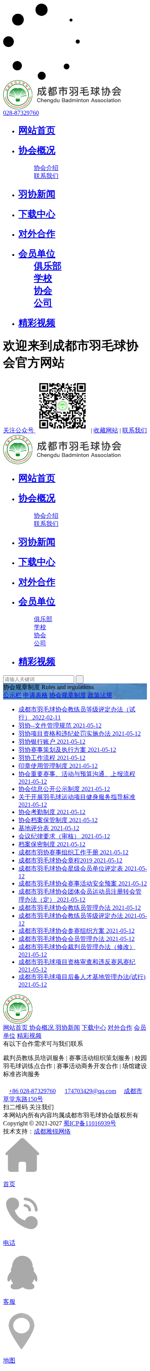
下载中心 (36, 214)
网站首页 (36, 130)
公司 (43, 303)
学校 (43, 278)
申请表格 (35, 695)
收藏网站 (105, 430)
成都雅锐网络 (52, 1131)
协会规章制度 (67, 695)
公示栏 (12, 695)
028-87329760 (21, 113)
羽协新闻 (36, 194)
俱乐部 (48, 266)
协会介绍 (46, 168)
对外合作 (36, 234)
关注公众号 (19, 430)
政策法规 (100, 695)
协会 (43, 291)
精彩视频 (36, 323)
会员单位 (36, 254)
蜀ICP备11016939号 (89, 1123)
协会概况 (36, 150)
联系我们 (46, 176)
